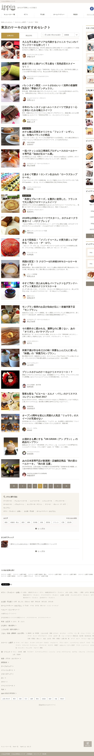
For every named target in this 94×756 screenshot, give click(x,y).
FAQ (43, 754)
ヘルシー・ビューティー (9, 610)
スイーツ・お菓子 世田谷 (8, 576)
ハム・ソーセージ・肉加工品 (70, 636)
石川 (26, 698)
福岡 (31, 698)
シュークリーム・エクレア (77, 642)
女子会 (37, 605)
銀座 (6, 522)
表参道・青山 (14, 522)
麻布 (28, 522)
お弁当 (49, 638)
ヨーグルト (63, 633)
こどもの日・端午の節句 (9, 629)
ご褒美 (81, 592)
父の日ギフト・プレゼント (47, 597)
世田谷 (48, 522)
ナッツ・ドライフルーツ (40, 636)
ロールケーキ (7, 504)
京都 (20, 698)
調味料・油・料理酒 (33, 633)
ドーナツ (18, 645)
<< (14, 486)
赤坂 (41, 522)
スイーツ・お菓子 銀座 (19, 574)
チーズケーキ (7, 501)
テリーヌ (48, 504)
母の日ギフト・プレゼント (30, 597)
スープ (73, 638)
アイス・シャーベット (82, 645)
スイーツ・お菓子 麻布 (69, 574)
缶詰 (44, 638)
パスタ (50, 636)
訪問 (15, 601)
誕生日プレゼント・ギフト (36, 592)
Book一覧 (15, 746)
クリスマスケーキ (32, 617)
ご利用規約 (29, 754)
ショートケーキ (34, 501)
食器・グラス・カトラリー (10, 658)
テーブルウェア (6, 666)
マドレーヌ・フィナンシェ (29, 645)
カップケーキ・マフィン (34, 504)
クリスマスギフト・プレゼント (50, 595)
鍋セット (39, 638)
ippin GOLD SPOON (8, 693)
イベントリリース (7, 685)
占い (2, 678)
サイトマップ (37, 754)
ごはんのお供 (44, 633)
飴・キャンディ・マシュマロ (24, 647)
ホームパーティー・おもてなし (46, 511)
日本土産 (50, 601)
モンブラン (6, 508)
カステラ (50, 645)
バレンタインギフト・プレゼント (79, 595)
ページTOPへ (88, 751)
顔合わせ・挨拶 (29, 601)
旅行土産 (44, 601)
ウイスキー (30, 651)
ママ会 (32, 605)
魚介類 (81, 636)
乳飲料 (19, 654)
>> (66, 486)
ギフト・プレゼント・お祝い (12, 511)
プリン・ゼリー (63, 642)
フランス (56, 522)
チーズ (29, 636)
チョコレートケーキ (21, 501)
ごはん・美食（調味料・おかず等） (13, 633)
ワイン (15, 651)
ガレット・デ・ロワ (59, 504)
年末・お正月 (5, 621)
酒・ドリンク (5, 652)
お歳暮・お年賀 (64, 595)
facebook (92, 9)
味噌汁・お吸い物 (62, 638)
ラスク (88, 642)
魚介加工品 (88, 636)
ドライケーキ (42, 645)
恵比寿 (69, 522)
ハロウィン (5, 613)
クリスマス (5, 617)
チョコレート (54, 642)
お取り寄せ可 (6, 698)
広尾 (63, 522)
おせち (15, 621)
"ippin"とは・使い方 (25, 746)
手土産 (26, 605)
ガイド (3, 682)
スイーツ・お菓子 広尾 (41, 576)
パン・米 (76, 633)
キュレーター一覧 (6, 746)
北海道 (44, 698)
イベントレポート (7, 670)
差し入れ (20, 601)
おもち (23, 621)
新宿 (23, 522)
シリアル (70, 633)
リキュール (82, 651)
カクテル (74, 651)
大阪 (56, 698)
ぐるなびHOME (5, 754)
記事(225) (10, 35)
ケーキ (17, 642)
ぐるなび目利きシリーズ (18, 754)
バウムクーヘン (19, 504)
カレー (78, 638)
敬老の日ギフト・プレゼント (31, 595)
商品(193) (29, 35)
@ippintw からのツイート (47, 705)
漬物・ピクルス (54, 633)
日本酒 (20, 651)
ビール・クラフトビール (64, 651)
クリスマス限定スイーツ (18, 617)
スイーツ (13, 613)
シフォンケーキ (47, 501)
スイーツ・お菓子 (6, 574)
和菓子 (56, 645)
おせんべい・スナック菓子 (67, 645)
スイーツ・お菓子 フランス (25, 576)
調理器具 (4, 662)
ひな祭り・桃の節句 (8, 625)
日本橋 (35, 522)
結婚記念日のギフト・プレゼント (54, 592)
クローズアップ (6, 674)
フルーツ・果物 (38, 647)
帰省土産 (37, 601)
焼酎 (24, 651)
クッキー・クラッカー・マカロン (39, 642)
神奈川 (62, 698)
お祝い (25, 592)
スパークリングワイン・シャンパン (45, 651)
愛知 (37, 698)
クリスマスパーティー (44, 617)
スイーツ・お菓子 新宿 (54, 574)
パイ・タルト (25, 642)
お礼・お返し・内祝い (71, 592)
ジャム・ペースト (86, 633)
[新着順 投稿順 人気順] (71, 35)
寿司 (54, 638)
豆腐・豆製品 (31, 638)
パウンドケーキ (59, 501)
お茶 (14, 654)
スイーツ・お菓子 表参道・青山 (37, 574)
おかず (55, 636)
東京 (14, 698)
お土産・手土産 (29, 511)
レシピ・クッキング (52, 605)
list (11, 584)
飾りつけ (43, 605)
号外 (2, 689)
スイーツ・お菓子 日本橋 (85, 574)
